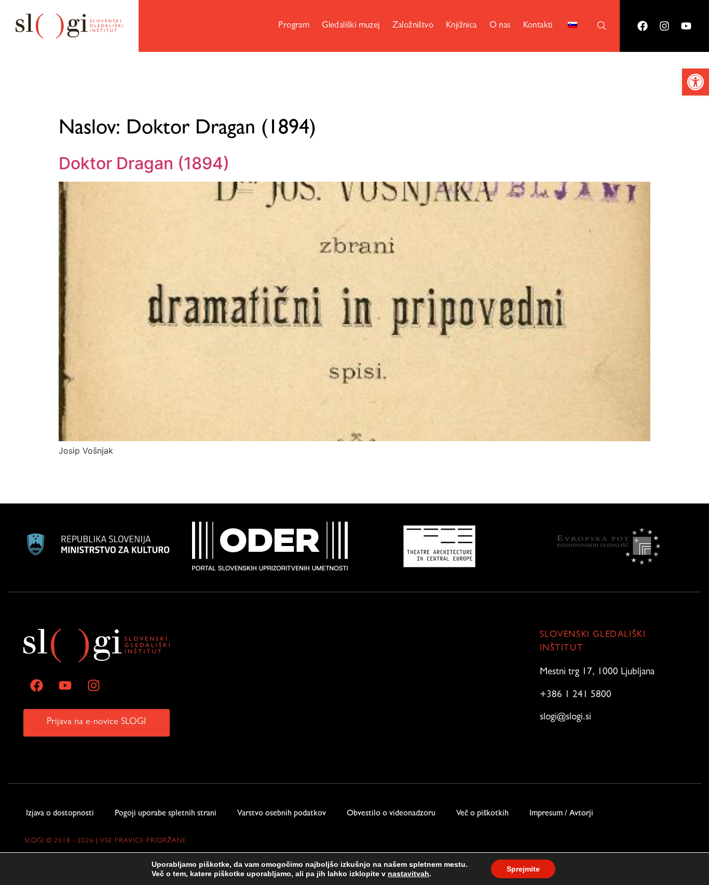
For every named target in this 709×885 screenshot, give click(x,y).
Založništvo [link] (412, 25)
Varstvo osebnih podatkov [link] (281, 814)
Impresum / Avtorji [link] (561, 814)
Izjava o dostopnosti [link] (60, 814)
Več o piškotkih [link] (482, 814)
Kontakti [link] (538, 25)
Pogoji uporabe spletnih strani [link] (165, 814)
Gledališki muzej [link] (350, 25)
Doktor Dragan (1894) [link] (144, 163)
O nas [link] (500, 25)
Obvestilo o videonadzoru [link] (391, 814)
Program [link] (293, 25)
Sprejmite (523, 869)
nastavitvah (408, 873)
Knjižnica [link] (461, 25)
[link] (695, 82)
